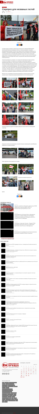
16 (26, 374)
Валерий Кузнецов (5, 397)
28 (21, 377)
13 (35, 372)
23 (26, 375)
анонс (13, 401)
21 (21, 375)
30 (26, 377)
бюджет (16, 401)
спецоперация (4, 387)
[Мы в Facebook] (8, 376)
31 (28, 377)
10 (28, 372)
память (15, 400)
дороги (14, 397)
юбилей (6, 402)
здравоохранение (5, 400)
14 (21, 374)
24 (28, 375)
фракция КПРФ (4, 388)
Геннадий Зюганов (11, 387)
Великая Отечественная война (7, 392)
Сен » (24, 379)
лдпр (3, 402)
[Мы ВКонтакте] (5, 376)
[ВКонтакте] (17, 45)
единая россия (10, 388)
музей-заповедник (12, 402)
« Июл (21, 379)
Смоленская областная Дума (7, 391)
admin (9, 11)
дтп (12, 400)
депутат (3, 401)
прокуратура (4, 396)
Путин (15, 396)
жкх (10, 400)
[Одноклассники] (19, 45)
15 (23, 374)
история (10, 397)
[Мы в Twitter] (3, 376)
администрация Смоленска (7, 393)
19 (33, 374)
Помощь (15, 388)
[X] (21, 45)
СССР (17, 402)
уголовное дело (10, 396)
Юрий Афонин (8, 401)
